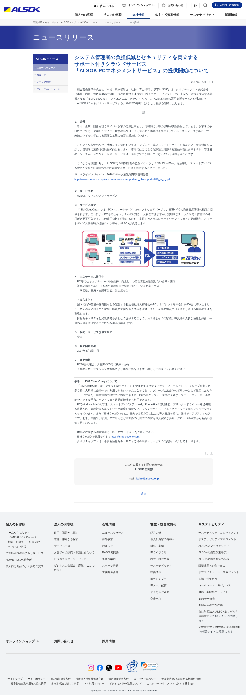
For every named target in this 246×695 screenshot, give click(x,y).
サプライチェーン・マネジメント (218, 572)
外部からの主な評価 (210, 605)
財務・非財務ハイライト (213, 591)
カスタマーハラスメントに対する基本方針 (171, 683)
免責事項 (155, 598)
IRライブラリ (158, 552)
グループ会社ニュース (48, 89)
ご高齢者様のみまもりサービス (25, 553)
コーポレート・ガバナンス (214, 585)
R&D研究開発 (110, 552)
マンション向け (17, 546)
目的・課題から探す (66, 532)
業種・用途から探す (66, 539)
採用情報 (108, 641)
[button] (149, 666)
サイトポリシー (36, 678)
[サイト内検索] (205, 5)
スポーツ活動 (110, 565)
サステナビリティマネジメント (217, 539)
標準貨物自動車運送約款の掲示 (28, 683)
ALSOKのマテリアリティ (213, 545)
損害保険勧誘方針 (118, 678)
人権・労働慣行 (207, 578)
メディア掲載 (44, 82)
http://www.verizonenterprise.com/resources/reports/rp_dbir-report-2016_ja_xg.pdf (122, 179)
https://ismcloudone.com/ (125, 436)
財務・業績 (157, 545)
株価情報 (155, 572)
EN (195, 5)
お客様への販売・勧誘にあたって (74, 552)
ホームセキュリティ (18, 532)
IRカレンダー (158, 578)
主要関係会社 (110, 572)
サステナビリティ (161, 565)
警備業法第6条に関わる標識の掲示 (181, 678)
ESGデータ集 (206, 598)
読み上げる (107, 6)
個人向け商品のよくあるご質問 (25, 566)
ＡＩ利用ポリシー (94, 683)
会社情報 (108, 524)
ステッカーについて (145, 678)
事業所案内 (109, 559)
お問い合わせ (63, 641)
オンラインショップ (20, 641)
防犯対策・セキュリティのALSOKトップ (54, 22)
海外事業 (107, 539)
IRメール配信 (158, 585)
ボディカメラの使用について (125, 683)
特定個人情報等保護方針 (89, 678)
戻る (143, 493)
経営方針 (155, 532)
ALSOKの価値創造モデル (213, 552)
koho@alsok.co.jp (147, 478)
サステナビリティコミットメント (218, 532)
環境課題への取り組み (211, 565)
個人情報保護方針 (60, 678)
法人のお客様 (63, 524)
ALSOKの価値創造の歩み (213, 559)
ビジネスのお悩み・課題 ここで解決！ (74, 567)
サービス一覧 (62, 545)
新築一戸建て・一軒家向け (24, 541)
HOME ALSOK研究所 (19, 559)
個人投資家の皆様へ (162, 539)
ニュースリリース (111, 22)
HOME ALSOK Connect (22, 537)
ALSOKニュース (89, 22)
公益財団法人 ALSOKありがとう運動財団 (218, 616)
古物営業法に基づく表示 (65, 683)
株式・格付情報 (159, 559)
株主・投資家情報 (163, 524)
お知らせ (41, 74)
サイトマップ (15, 678)
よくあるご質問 (159, 591)
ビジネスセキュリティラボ (70, 559)
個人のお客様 (15, 524)
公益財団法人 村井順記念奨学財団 (219, 629)
